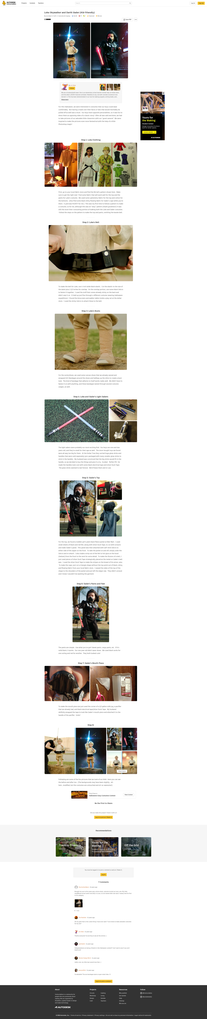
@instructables (147, 993)
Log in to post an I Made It (103, 817)
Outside (103, 998)
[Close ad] (163, 93)
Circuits (92, 993)
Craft (54, 16)
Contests (32, 3)
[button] (135, 19)
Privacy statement (87, 1015)
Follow (72, 88)
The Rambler (82, 917)
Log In (193, 3)
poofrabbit (82, 944)
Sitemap (121, 1001)
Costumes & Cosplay (64, 16)
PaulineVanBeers (84, 887)
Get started (122, 996)
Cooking (103, 993)
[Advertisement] (152, 116)
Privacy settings (100, 1015)
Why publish (123, 993)
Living (102, 996)
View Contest (129, 795)
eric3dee (48, 16)
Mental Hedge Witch (85, 958)
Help (120, 998)
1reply (77, 910)
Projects (24, 3)
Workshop (93, 996)
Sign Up (201, 3)
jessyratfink (82, 970)
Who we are (122, 1003)
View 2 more (122, 771)
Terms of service (76, 1015)
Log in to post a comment (103, 981)
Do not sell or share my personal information (119, 1015)
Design (92, 998)
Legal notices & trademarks (143, 1015)
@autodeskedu (147, 997)
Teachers (41, 3)
